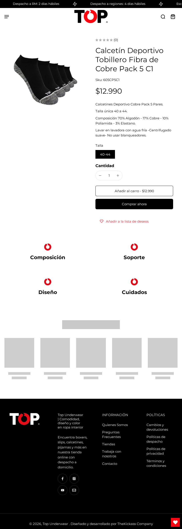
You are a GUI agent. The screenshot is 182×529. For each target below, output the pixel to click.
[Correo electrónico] (74, 490)
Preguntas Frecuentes (111, 434)
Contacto (109, 464)
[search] (163, 16)
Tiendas (108, 444)
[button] (134, 191)
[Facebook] (62, 479)
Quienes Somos (115, 425)
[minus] (100, 175)
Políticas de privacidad (155, 451)
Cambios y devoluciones (157, 427)
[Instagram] (74, 479)
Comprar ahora (134, 204)
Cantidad (104, 165)
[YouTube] (62, 490)
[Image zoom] (45, 79)
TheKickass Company (135, 524)
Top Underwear (56, 524)
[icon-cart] (173, 16)
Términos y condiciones (156, 463)
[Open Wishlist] (175, 522)
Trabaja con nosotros (111, 453)
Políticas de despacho (155, 439)
